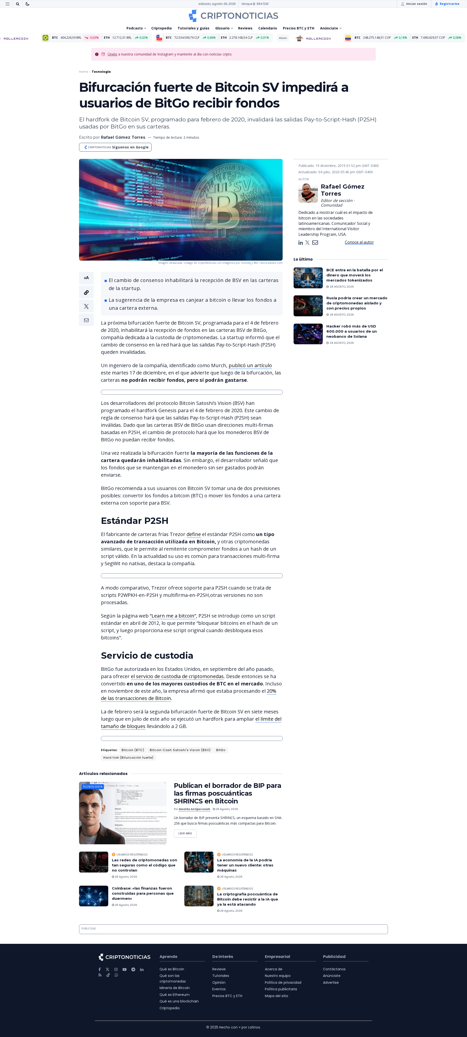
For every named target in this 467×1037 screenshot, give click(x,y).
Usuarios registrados (132, 854)
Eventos (219, 989)
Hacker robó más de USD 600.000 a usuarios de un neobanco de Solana (351, 331)
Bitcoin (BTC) (133, 750)
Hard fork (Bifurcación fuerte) (128, 757)
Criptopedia (161, 28)
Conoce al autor (359, 242)
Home (83, 72)
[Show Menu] (7, 4)
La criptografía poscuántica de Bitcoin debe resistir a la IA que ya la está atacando (247, 899)
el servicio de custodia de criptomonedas (177, 676)
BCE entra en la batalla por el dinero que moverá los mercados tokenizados (354, 275)
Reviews (245, 28)
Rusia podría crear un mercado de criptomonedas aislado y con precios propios (356, 303)
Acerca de (273, 969)
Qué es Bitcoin (172, 969)
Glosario (222, 28)
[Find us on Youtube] (124, 969)
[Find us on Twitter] (107, 969)
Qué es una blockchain (179, 1001)
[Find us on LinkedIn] (142, 969)
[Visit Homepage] (233, 15)
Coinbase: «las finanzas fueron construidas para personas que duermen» (143, 893)
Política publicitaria (281, 989)
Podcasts (134, 28)
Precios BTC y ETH (298, 28)
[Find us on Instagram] (116, 969)
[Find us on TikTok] (108, 975)
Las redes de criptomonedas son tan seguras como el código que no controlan (144, 865)
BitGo (220, 750)
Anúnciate (329, 28)
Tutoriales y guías (193, 28)
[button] (86, 299)
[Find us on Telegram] (133, 969)
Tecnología (101, 72)
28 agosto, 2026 (226, 809)
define (194, 534)
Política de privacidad (283, 982)
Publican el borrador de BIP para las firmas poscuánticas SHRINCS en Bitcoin (227, 793)
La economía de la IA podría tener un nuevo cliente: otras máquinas (245, 865)
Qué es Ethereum (174, 994)
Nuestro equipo (278, 975)
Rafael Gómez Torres (123, 137)
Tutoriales (220, 975)
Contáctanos (334, 969)
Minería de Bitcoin (175, 987)
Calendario (267, 28)
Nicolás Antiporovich (194, 809)
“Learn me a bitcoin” (173, 615)
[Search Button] (17, 4)
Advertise (331, 982)
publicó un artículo (250, 365)
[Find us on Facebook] (100, 969)
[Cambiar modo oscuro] (27, 4)
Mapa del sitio (276, 995)
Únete (112, 54)
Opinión (218, 982)
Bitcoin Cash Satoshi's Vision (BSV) (180, 750)
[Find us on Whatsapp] (116, 975)
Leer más (188, 832)
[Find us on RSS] (100, 975)
